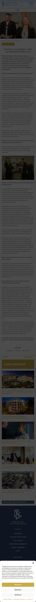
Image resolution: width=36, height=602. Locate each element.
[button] (33, 563)
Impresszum (30, 599)
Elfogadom (18, 585)
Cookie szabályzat (7, 599)
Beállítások (18, 595)
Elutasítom (18, 590)
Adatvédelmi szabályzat (19, 599)
